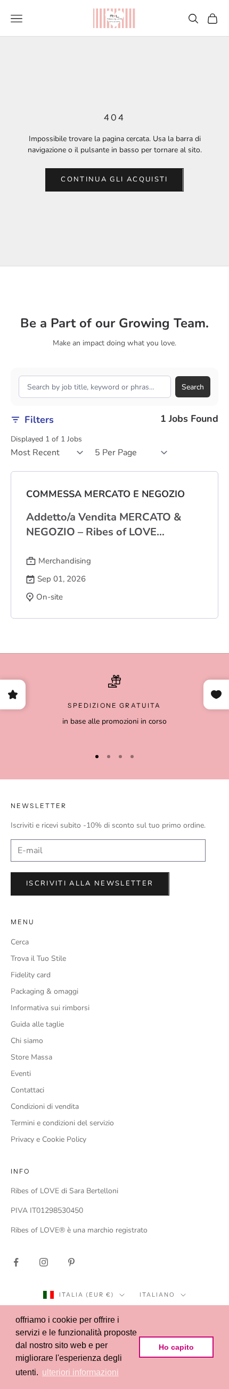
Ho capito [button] (176, 1347)
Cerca (20, 942)
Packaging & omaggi (44, 991)
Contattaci (27, 1090)
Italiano (157, 1294)
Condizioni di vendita (45, 1106)
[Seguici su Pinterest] (71, 1262)
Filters (39, 419)
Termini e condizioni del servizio (62, 1123)
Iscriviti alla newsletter (90, 883)
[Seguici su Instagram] (43, 1262)
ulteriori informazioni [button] (80, 1372)
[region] (114, 706)
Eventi (21, 1074)
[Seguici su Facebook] (16, 1262)
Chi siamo (27, 1041)
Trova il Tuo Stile (38, 958)
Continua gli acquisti (114, 179)
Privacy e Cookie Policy (48, 1139)
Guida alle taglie (37, 1024)
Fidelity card (31, 975)
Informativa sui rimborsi (50, 1008)
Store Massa (31, 1057)
